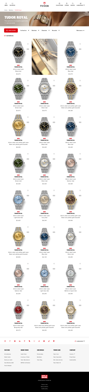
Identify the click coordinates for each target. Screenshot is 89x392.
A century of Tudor (25, 357)
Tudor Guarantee (57, 357)
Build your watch (8, 360)
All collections (7, 354)
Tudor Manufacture (25, 360)
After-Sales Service (58, 360)
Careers (72, 354)
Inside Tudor (24, 354)
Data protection (44, 386)
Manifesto (39, 357)
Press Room (72, 357)
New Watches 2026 (9, 362)
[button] (73, 4)
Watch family (7, 357)
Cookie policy (44, 388)
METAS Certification (25, 362)
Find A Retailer (8, 365)
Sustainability (73, 360)
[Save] (28, 44)
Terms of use (44, 384)
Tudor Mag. (39, 360)
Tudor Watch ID (57, 362)
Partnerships (40, 354)
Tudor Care (56, 354)
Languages (80, 341)
